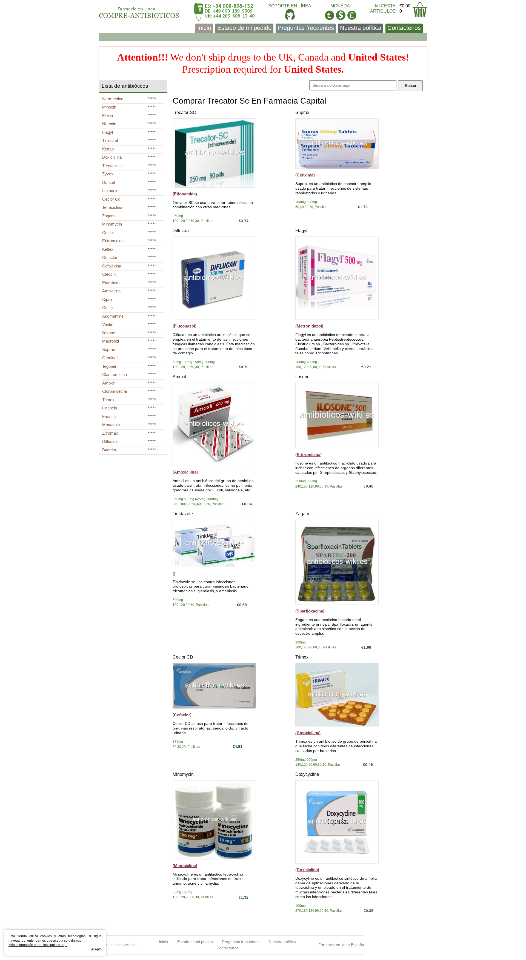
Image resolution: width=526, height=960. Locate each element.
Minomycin (183, 774)
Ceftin (107, 307)
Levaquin (110, 190)
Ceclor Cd (111, 199)
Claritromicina (114, 374)
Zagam (302, 513)
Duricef (108, 182)
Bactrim (109, 450)
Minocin (109, 107)
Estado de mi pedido (244, 27)
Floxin (107, 115)
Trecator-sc (112, 165)
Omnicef (110, 357)
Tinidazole (183, 513)
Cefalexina (111, 266)
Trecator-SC (184, 112)
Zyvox (107, 174)
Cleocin (109, 274)
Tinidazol (110, 140)
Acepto (96, 949)
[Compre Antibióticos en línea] (139, 10)
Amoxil (179, 376)
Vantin (107, 324)
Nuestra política (360, 27)
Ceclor (108, 232)
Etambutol (111, 282)
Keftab (108, 149)
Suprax (302, 112)
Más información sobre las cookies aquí (37, 945)
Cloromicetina (114, 391)
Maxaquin (111, 424)
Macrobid (110, 341)
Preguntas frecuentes (306, 27)
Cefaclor (109, 257)
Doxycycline (307, 774)
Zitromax (110, 433)
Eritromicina (113, 240)
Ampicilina (111, 291)
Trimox (301, 657)
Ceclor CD (183, 657)
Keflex (107, 249)
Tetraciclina (112, 207)
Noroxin (109, 123)
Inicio (204, 27)
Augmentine (113, 316)
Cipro (107, 299)
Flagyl (301, 230)
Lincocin (109, 408)
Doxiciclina (112, 157)
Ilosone (302, 376)
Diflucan (181, 230)
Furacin (109, 416)
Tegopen (109, 366)
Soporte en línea (289, 6)
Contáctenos (404, 27)
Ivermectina (112, 98)
